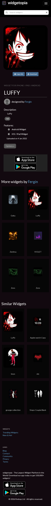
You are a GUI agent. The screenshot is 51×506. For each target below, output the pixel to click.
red (7, 119)
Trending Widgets (10, 432)
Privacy (6, 459)
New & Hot (7, 435)
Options (9, 146)
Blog (5, 451)
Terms (5, 462)
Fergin (28, 101)
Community (8, 456)
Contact (6, 453)
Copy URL (19, 74)
